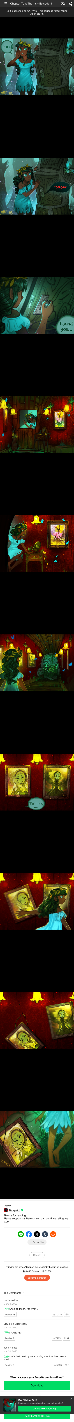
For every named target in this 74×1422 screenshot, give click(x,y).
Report (37, 1255)
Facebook (29, 1234)
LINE (21, 1234)
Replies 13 (10, 1314)
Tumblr (45, 1234)
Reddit (53, 1234)
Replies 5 (9, 1365)
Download (37, 1385)
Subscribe (38, 1242)
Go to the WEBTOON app (37, 1416)
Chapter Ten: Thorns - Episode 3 (31, 3)
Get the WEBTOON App (44, 1408)
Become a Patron (37, 1277)
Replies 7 (9, 1338)
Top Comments (12, 1292)
